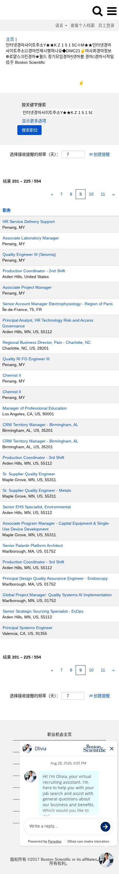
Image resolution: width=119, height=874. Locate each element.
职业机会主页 (59, 734)
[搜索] (97, 11)
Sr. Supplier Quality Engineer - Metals (37, 490)
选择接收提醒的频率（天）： (35, 154)
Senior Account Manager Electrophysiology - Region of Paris (58, 303)
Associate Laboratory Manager (31, 238)
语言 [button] (59, 25)
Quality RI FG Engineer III (26, 359)
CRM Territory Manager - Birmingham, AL (40, 424)
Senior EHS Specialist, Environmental (37, 506)
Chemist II (12, 375)
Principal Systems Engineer (28, 627)
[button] (112, 11)
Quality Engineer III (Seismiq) (29, 254)
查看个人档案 (82, 25)
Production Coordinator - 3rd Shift (33, 457)
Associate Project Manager (27, 287)
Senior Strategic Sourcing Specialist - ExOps (43, 611)
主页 (10, 39)
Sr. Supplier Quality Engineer (29, 474)
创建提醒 (101, 154)
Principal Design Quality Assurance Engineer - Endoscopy (55, 578)
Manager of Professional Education (35, 408)
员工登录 (106, 25)
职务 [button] (7, 210)
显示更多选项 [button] (34, 121)
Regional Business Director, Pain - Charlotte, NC (47, 342)
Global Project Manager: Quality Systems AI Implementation (57, 594)
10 (91, 194)
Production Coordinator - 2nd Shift (34, 271)
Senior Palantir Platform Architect (33, 545)
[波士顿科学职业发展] (20, 11)
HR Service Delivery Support (29, 221)
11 (103, 194)
